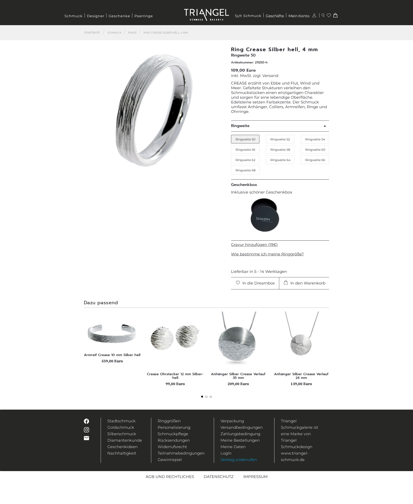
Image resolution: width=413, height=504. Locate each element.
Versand (270, 75)
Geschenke (119, 16)
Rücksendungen (174, 440)
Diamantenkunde (124, 440)
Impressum (255, 476)
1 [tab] (203, 398)
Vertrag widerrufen (238, 459)
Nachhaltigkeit (121, 453)
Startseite (92, 32)
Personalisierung (174, 427)
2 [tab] (207, 398)
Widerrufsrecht (172, 446)
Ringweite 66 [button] (315, 160)
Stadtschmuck (121, 421)
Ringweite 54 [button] (315, 139)
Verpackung (232, 421)
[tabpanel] (112, 337)
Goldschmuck (120, 427)
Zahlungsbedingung (240, 434)
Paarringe (143, 16)
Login (225, 453)
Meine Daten (233, 446)
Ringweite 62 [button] (245, 160)
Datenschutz (219, 476)
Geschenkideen (122, 446)
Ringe (132, 32)
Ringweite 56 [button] (245, 150)
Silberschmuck (121, 434)
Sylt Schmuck (248, 16)
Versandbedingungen (241, 427)
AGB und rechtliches (170, 476)
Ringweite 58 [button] (280, 150)
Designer (95, 16)
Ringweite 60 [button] (315, 150)
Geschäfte (275, 16)
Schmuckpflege (173, 434)
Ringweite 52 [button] (280, 139)
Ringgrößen (169, 421)
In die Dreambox (258, 283)
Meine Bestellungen (240, 440)
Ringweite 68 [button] (246, 170)
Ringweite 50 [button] (245, 139)
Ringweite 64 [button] (280, 160)
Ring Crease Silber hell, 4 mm (165, 32)
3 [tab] (212, 398)
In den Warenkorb (307, 283)
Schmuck (74, 16)
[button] (220, 110)
